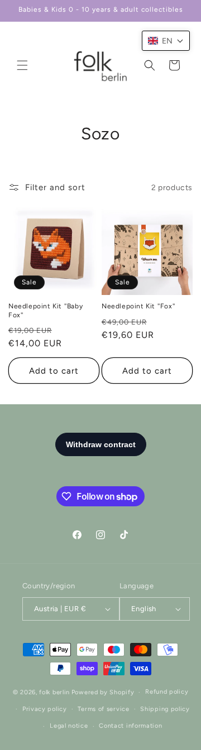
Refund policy (166, 691)
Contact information (130, 725)
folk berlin (54, 692)
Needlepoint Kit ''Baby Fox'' (45, 310)
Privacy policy (44, 709)
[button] (22, 65)
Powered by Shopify (103, 692)
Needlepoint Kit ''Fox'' (138, 306)
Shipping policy (165, 709)
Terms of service (103, 709)
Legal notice (69, 725)
